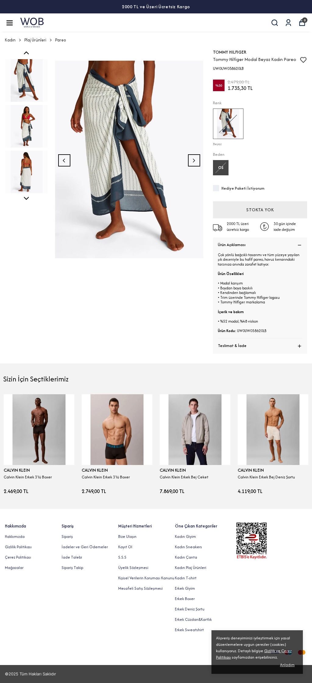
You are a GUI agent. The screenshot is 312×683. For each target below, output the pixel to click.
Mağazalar (14, 567)
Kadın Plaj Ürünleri (190, 567)
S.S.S (122, 557)
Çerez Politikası (18, 557)
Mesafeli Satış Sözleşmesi (140, 588)
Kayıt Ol (125, 547)
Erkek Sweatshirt (189, 630)
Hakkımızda (15, 536)
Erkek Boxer (185, 599)
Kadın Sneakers (188, 547)
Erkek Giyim (185, 588)
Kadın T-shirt (186, 578)
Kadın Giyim (185, 536)
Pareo (60, 40)
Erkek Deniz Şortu (189, 609)
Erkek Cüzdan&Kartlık (193, 619)
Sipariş (67, 536)
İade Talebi (72, 557)
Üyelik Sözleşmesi (133, 567)
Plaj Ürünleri (35, 40)
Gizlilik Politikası (18, 547)
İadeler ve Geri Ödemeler (85, 547)
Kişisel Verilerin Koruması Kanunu (146, 578)
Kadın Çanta (186, 557)
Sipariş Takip (72, 567)
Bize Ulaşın (127, 536)
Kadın (10, 40)
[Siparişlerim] (288, 23)
